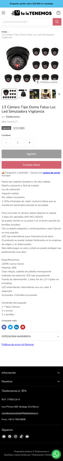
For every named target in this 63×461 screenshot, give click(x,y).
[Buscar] (57, 21)
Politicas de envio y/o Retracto (18, 344)
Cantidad (6, 135)
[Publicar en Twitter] (10, 327)
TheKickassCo (37, 454)
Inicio (4, 31)
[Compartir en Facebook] (4, 327)
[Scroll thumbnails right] (58, 94)
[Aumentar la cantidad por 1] (29, 142)
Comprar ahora (31, 164)
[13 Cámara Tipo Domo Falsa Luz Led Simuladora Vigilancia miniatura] (9, 94)
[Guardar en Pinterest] (22, 327)
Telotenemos (13, 116)
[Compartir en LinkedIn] (16, 327)
